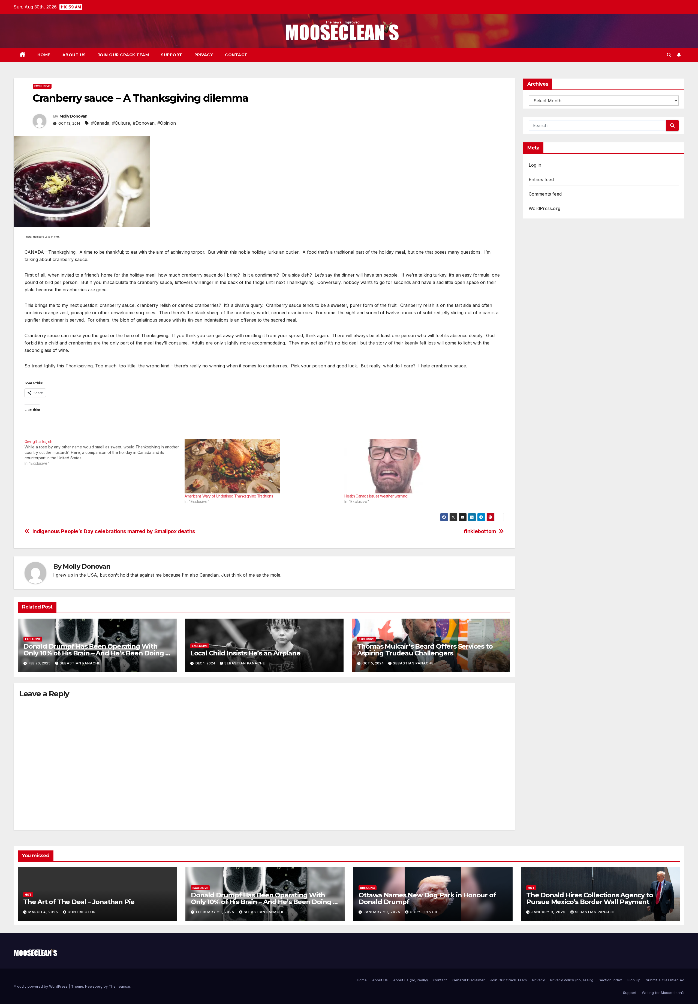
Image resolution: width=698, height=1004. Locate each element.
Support (171, 54)
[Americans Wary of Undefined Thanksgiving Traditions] (262, 466)
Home (43, 54)
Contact (236, 54)
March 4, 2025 (43, 912)
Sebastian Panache (80, 663)
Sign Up (633, 980)
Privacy (203, 54)
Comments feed (545, 194)
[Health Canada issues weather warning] (421, 466)
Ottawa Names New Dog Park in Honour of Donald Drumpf (427, 898)
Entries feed (541, 179)
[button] (669, 55)
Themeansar (119, 986)
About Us (74, 54)
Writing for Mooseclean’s (663, 992)
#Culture (121, 123)
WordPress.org (545, 208)
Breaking (367, 887)
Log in (535, 165)
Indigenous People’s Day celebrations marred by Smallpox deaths (113, 531)
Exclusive (42, 86)
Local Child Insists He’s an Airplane (245, 653)
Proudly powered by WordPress (41, 986)
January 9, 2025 (549, 912)
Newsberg (94, 986)
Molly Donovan (73, 116)
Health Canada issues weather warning (375, 496)
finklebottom (480, 531)
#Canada (100, 123)
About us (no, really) (410, 980)
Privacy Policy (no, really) (571, 980)
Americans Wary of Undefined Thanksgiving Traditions (229, 496)
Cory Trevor (423, 912)
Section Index (610, 980)
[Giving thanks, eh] (105, 452)
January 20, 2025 (382, 912)
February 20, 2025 (215, 912)
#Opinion (166, 123)
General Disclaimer (468, 980)
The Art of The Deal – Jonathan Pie (78, 902)
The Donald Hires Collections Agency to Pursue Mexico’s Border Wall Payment (589, 898)
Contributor (82, 912)
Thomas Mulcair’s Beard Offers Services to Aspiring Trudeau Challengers (425, 649)
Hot (28, 894)
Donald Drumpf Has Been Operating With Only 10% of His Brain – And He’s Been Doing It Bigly (96, 653)
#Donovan (144, 123)
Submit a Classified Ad (665, 980)
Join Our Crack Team (123, 54)
